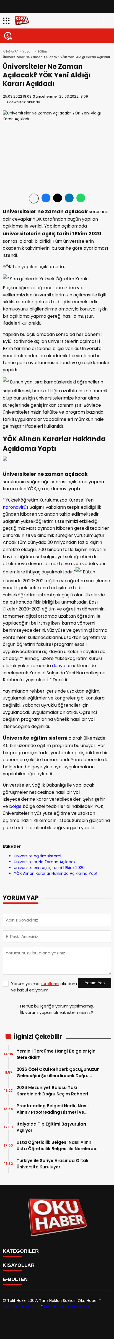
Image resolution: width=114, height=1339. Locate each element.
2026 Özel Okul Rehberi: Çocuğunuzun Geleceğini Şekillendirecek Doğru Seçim (58, 1072)
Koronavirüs (15, 507)
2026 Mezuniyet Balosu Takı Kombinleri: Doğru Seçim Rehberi (52, 1091)
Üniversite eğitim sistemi (37, 856)
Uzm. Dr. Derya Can (21, 1306)
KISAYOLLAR (19, 1265)
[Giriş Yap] (107, 20)
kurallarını (50, 983)
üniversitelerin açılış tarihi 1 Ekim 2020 (49, 867)
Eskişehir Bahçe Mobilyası (68, 1306)
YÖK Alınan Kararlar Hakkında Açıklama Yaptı (56, 873)
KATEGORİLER (21, 1251)
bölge (15, 806)
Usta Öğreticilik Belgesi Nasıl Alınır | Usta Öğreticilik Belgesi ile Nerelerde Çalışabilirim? (56, 1145)
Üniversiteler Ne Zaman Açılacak (45, 862)
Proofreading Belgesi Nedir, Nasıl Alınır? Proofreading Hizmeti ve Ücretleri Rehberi (53, 1109)
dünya (58, 665)
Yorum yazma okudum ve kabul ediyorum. (44, 987)
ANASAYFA (10, 51)
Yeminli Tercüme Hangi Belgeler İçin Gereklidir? (56, 1054)
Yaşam (27, 51)
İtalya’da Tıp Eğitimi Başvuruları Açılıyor (51, 1127)
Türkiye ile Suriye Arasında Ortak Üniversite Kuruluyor (53, 1164)
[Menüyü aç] (7, 21)
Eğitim (42, 51)
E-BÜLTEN (15, 1279)
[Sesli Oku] (34, 198)
